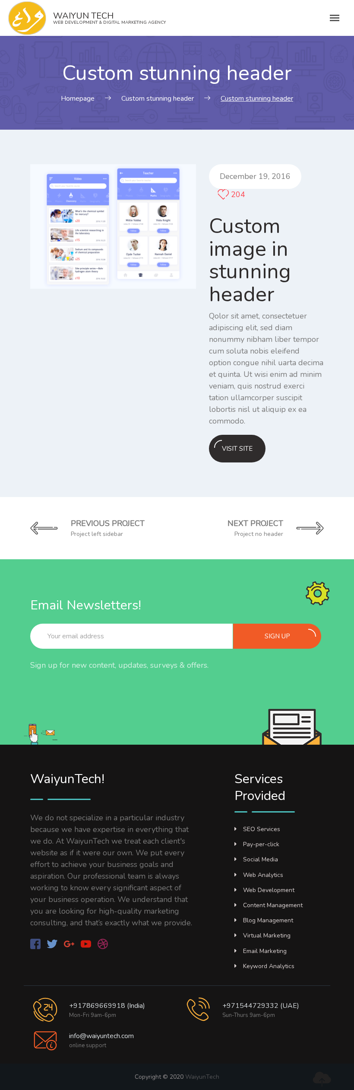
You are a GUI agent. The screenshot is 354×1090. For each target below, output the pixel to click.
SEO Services (261, 829)
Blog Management (268, 920)
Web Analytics (263, 875)
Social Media (260, 859)
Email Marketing (265, 951)
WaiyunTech (202, 1077)
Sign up (277, 636)
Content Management (273, 905)
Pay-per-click (261, 844)
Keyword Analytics (268, 966)
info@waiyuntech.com (101, 1036)
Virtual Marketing (267, 935)
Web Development (268, 890)
